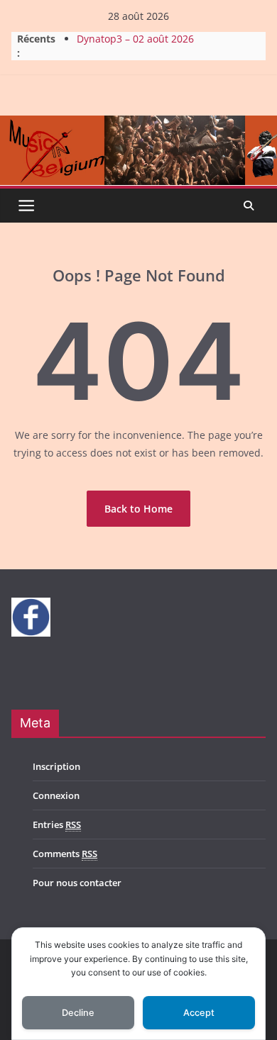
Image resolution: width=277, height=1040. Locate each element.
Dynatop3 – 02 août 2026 (135, 40)
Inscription (56, 766)
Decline (78, 1012)
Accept (198, 1012)
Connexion (56, 795)
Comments (65, 853)
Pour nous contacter (77, 882)
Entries (57, 824)
